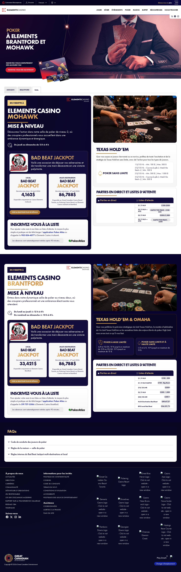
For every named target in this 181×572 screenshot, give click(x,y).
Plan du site (48, 513)
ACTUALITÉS (10, 477)
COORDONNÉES (50, 506)
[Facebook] (175, 16)
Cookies (47, 480)
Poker (128, 10)
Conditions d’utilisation (54, 491)
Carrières (10, 484)
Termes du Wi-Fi (50, 487)
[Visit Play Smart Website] (162, 557)
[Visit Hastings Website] (166, 535)
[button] (176, 3)
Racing (136, 10)
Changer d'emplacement (165, 564)
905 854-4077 (28, 235)
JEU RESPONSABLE (13, 494)
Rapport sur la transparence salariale (23, 501)
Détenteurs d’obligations (17, 491)
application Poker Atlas (53, 232)
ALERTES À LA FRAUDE (52, 510)
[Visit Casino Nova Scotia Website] (166, 507)
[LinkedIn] (19, 517)
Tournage (10, 508)
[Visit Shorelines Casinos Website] (123, 507)
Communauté (12, 487)
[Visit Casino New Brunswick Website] (144, 507)
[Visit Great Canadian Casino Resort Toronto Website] (102, 481)
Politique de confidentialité (56, 477)
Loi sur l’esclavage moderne (19, 497)
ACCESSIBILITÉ (49, 494)
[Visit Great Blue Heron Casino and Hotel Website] (144, 481)
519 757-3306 (27, 404)
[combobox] (53, 2)
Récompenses (156, 10)
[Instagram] (178, 16)
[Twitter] (172, 16)
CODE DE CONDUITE (51, 484)
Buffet (145, 10)
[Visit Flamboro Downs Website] (102, 535)
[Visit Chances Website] (144, 535)
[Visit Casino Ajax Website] (166, 481)
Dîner (106, 10)
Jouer (99, 10)
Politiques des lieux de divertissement (60, 497)
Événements (117, 10)
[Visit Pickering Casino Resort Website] (123, 481)
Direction (10, 480)
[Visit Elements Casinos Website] (102, 507)
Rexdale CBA (11, 504)
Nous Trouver (171, 10)
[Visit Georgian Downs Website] (123, 535)
